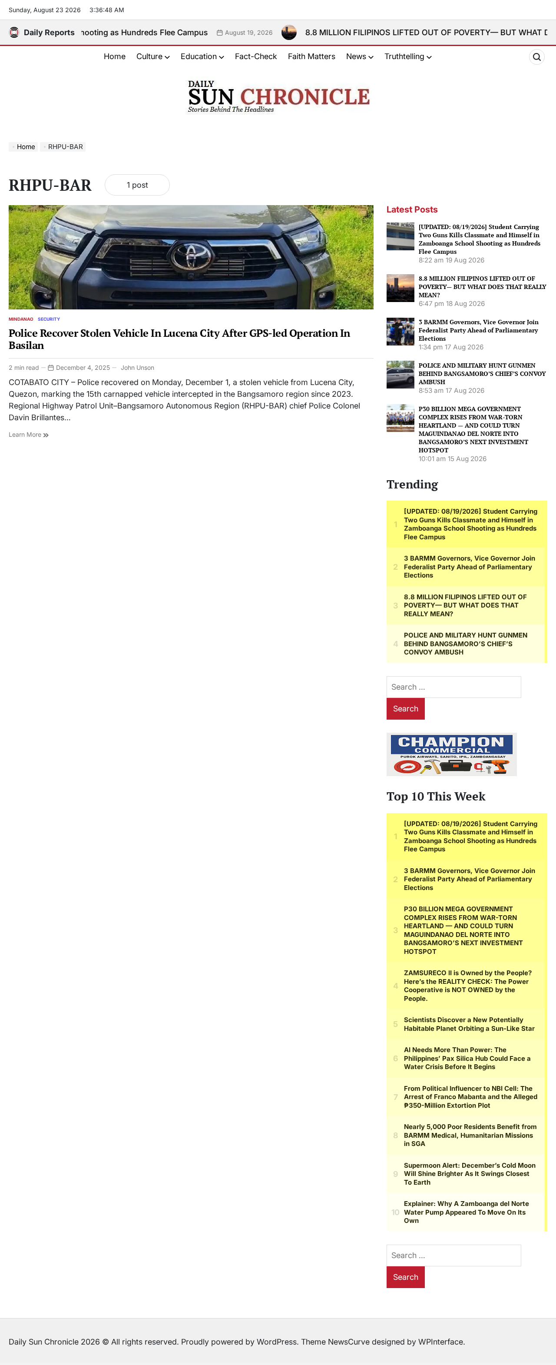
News (356, 56)
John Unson (137, 367)
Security (49, 319)
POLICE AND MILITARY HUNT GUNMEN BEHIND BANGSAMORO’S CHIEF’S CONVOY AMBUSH (482, 373)
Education (199, 56)
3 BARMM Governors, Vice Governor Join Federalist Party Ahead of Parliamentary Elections (479, 330)
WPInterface (440, 1341)
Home (115, 56)
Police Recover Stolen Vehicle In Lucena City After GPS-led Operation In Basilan (179, 339)
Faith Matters (311, 56)
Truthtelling (404, 56)
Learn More (26, 434)
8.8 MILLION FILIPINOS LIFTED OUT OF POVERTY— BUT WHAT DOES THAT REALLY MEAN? (482, 286)
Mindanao (21, 319)
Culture (149, 56)
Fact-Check (256, 56)
